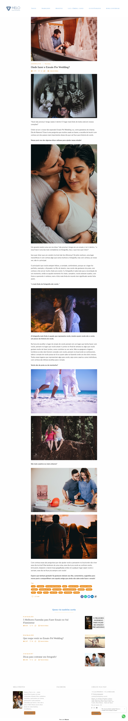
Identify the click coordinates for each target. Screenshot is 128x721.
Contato (96, 713)
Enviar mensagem (98, 694)
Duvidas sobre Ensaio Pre (53, 586)
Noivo (39, 592)
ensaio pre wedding (85, 586)
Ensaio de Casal (73, 586)
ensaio (64, 586)
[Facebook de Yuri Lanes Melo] (91, 708)
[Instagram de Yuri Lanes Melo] (94, 708)
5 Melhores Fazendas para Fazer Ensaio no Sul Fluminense (45, 621)
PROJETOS (59, 8)
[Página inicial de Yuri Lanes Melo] (13, 8)
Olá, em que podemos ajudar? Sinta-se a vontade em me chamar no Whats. (111, 709)
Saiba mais (30, 713)
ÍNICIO (33, 8)
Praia (60, 592)
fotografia (34, 589)
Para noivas (47, 63)
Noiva (33, 592)
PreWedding (68, 592)
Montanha (81, 589)
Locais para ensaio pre (69, 589)
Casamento (40, 586)
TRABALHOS (45, 8)
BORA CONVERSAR (112, 8)
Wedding (76, 592)
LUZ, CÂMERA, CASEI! (76, 8)
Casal (33, 586)
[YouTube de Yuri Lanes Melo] (97, 708)
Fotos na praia (57, 589)
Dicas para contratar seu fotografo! (40, 656)
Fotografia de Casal (45, 589)
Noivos (46, 592)
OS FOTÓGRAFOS (95, 8)
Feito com (64, 719)
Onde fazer (54, 592)
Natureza (88, 589)
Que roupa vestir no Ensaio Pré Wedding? (43, 638)
